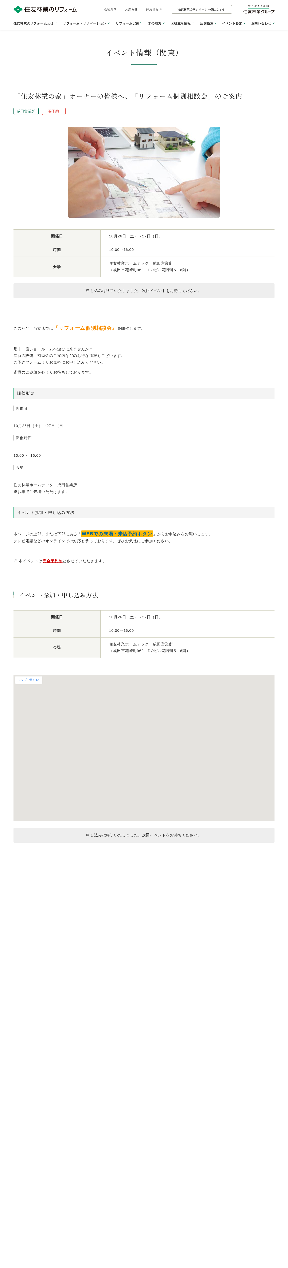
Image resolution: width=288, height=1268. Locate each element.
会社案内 (110, 9)
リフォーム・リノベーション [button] (85, 23)
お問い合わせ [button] (261, 23)
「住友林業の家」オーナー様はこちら (200, 9)
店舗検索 (207, 23)
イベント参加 (232, 23)
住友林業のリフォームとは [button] (33, 23)
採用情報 (152, 9)
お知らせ (131, 9)
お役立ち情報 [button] (181, 23)
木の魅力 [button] (154, 23)
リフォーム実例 (127, 23)
